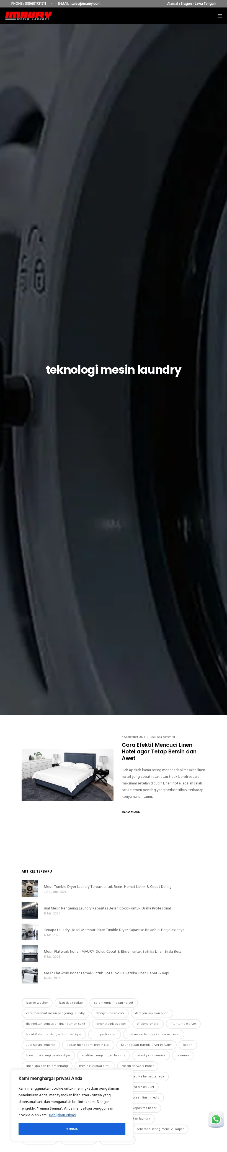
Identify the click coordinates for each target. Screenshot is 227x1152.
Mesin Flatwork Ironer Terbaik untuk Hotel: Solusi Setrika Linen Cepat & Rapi (106, 973)
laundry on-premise (150, 1055)
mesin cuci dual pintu (94, 1066)
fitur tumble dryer (183, 1023)
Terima (72, 1129)
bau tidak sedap (71, 1002)
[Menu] (218, 15)
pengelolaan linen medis (141, 1097)
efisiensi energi (148, 1023)
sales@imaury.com (85, 4)
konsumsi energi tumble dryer (48, 1055)
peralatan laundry (137, 1118)
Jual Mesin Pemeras (40, 1044)
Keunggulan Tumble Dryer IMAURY (146, 1044)
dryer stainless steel (111, 1023)
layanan (183, 1055)
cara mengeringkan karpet (113, 1002)
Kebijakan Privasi (62, 1115)
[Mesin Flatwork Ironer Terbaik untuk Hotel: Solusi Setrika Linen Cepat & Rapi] (30, 975)
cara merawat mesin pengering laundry (55, 1013)
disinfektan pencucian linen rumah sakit (55, 1023)
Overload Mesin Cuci (139, 1087)
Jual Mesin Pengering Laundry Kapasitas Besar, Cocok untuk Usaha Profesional (107, 908)
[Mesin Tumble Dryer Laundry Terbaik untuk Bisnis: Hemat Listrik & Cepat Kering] (30, 888)
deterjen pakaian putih (152, 1013)
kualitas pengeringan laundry (103, 1055)
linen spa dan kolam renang (47, 1066)
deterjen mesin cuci (110, 1013)
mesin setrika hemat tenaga (143, 1076)
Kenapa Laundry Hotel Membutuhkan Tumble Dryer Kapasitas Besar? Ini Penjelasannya (114, 930)
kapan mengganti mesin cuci (88, 1044)
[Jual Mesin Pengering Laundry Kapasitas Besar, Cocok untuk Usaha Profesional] (30, 910)
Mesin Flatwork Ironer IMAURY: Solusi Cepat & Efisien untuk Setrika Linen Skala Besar (113, 951)
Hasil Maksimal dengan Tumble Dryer (53, 1034)
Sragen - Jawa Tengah (198, 4)
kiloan (187, 1044)
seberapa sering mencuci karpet (160, 1129)
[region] (72, 1105)
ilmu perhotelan (104, 1034)
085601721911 (35, 4)
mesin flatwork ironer (138, 1066)
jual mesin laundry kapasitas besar (154, 1034)
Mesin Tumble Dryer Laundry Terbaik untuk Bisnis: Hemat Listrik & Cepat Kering (108, 886)
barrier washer (37, 1002)
